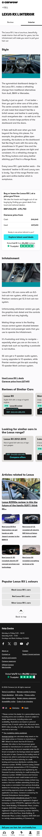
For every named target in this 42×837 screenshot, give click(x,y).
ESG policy (19, 695)
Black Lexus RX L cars (21, 590)
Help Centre (8, 628)
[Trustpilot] (21, 246)
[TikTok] (27, 644)
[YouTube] (21, 644)
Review (10, 22)
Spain (26, 708)
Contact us (6, 654)
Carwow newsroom (9, 661)
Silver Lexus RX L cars (21, 603)
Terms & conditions (8, 692)
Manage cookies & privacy (26, 692)
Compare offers (18, 457)
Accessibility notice (8, 701)
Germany (15, 708)
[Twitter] (9, 644)
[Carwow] (10, 2)
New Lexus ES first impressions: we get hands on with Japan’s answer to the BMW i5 (10, 533)
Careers (25, 651)
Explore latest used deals (21, 237)
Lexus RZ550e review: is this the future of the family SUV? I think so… (19, 505)
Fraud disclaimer (8, 695)
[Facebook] (3, 644)
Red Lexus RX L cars (21, 596)
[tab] (10, 22)
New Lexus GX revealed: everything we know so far (30, 561)
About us (5, 651)
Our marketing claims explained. (15, 733)
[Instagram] (15, 644)
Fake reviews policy (9, 698)
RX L (6, 7)
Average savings (8, 736)
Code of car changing (25, 701)
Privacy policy (30, 695)
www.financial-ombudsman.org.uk (17, 798)
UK (6, 708)
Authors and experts (9, 658)
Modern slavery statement (26, 698)
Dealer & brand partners (31, 654)
